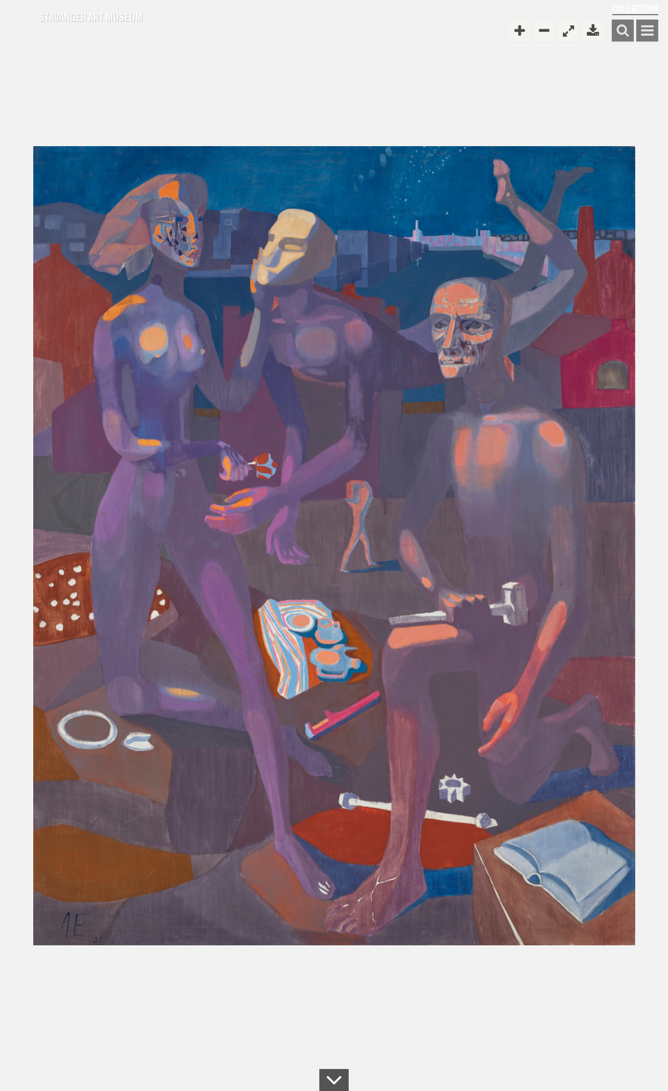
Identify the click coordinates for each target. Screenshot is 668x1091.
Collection (635, 8)
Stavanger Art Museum (90, 17)
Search (623, 31)
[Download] (593, 31)
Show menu (647, 31)
